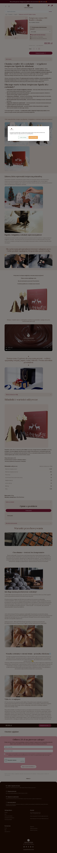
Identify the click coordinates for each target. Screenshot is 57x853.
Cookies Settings (23, 137)
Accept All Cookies (33, 137)
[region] (28, 133)
